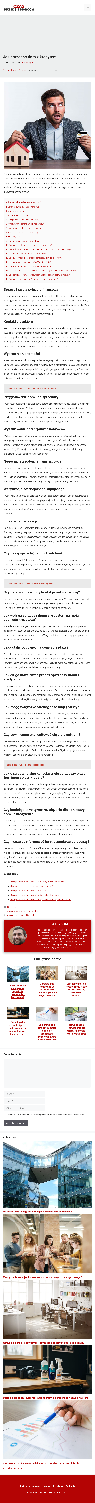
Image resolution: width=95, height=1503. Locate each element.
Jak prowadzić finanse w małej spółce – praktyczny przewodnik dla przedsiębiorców (47, 1032)
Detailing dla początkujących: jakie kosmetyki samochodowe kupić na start (18, 1028)
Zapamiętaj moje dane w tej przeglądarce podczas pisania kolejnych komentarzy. (45, 1114)
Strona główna (10, 70)
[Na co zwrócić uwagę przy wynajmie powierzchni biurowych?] (47, 1175)
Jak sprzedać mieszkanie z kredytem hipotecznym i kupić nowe (40, 899)
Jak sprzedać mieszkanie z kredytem (28, 890)
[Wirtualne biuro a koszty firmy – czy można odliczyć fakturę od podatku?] (47, 1310)
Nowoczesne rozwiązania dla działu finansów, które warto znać (76, 1029)
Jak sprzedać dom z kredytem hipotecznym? (31, 886)
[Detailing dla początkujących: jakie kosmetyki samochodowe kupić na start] (47, 1370)
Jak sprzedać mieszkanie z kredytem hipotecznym (34, 895)
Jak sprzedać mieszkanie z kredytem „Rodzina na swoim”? (38, 881)
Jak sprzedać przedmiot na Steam (23, 911)
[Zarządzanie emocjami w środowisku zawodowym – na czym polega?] (47, 1244)
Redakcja (70, 1486)
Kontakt (47, 1486)
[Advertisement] (47, 35)
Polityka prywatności (30, 1486)
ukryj (39, 202)
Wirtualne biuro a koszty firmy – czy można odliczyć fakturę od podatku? (76, 989)
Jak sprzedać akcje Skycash (20, 915)
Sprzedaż (23, 70)
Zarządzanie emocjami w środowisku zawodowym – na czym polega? (47, 989)
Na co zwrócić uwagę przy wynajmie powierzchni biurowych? (18, 991)
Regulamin (58, 1486)
